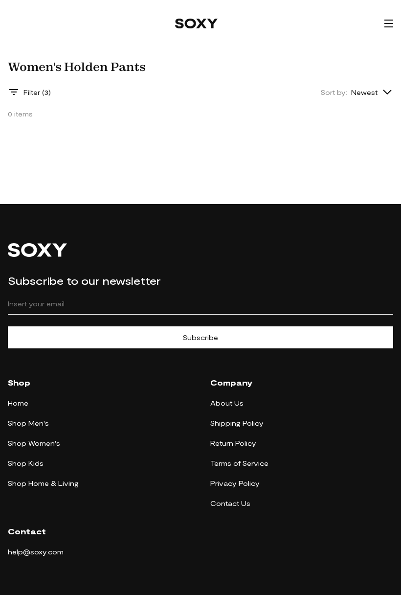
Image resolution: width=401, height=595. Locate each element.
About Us (227, 403)
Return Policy (233, 443)
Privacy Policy (235, 483)
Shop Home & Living (43, 483)
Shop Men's (28, 423)
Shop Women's (34, 443)
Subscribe (200, 337)
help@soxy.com (36, 552)
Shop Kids (26, 463)
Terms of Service (239, 463)
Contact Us (230, 503)
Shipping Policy (237, 423)
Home (18, 403)
